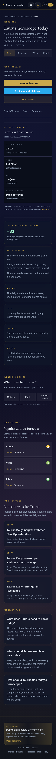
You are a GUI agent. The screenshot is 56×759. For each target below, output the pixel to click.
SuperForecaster (10, 17)
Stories (11, 752)
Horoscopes (25, 17)
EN (50, 4)
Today (9, 53)
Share (26, 111)
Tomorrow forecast (28, 83)
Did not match (44, 397)
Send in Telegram (12, 111)
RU (45, 4)
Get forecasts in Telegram (28, 91)
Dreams (19, 752)
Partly (28, 397)
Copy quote (37, 111)
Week (35, 53)
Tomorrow (22, 53)
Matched (11, 397)
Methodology (42, 752)
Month (46, 53)
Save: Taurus (28, 99)
